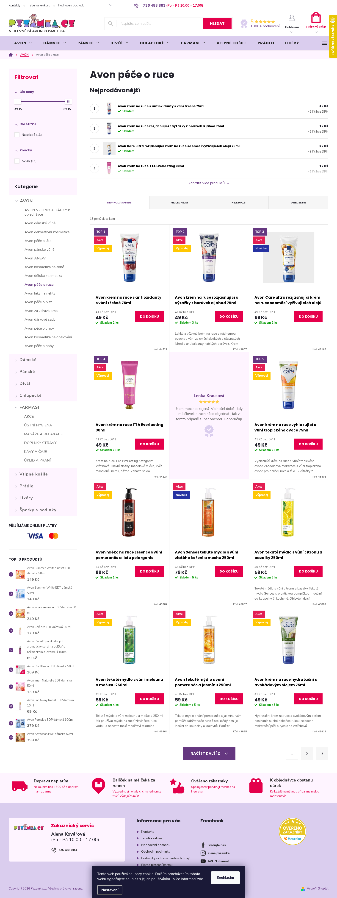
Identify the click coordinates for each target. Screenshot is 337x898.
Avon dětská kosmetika (43, 275)
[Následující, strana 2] (307, 753)
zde (200, 878)
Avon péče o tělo (38, 240)
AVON (29, 161)
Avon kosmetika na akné (44, 267)
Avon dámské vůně (40, 223)
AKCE (29, 416)
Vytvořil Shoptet (317, 889)
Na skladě (31, 135)
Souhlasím (225, 877)
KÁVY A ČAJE (35, 451)
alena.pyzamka (219, 853)
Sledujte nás (217, 845)
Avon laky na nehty (40, 293)
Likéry (26, 498)
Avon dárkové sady (40, 319)
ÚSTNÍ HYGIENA (38, 425)
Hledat (217, 23)
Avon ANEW (35, 258)
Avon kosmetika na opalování (48, 337)
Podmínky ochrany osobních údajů (166, 858)
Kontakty (14, 5)
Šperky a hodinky (37, 510)
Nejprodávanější (119, 202)
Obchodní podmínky (155, 851)
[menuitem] (23, 43)
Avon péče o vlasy (39, 328)
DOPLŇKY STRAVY (40, 442)
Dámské (28, 359)
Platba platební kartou (157, 865)
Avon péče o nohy (39, 345)
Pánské (27, 371)
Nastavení (109, 889)
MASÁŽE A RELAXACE (43, 434)
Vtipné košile (33, 474)
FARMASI (29, 407)
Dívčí (24, 383)
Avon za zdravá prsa (41, 310)
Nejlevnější (179, 202)
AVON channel (218, 861)
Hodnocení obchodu (71, 5)
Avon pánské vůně (39, 249)
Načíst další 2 (206, 753)
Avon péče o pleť (38, 302)
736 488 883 (67, 850)
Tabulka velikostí (39, 5)
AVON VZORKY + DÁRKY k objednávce (47, 212)
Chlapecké (30, 395)
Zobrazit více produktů (207, 183)
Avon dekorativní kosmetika (47, 232)
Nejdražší (239, 202)
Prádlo (26, 486)
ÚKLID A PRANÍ (37, 460)
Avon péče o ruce (39, 284)
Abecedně (298, 202)
